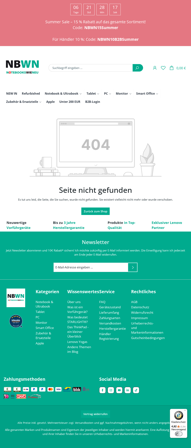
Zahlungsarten (109, 318)
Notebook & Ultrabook (44, 304)
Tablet (40, 312)
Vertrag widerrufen (95, 414)
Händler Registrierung (109, 336)
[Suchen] (138, 68)
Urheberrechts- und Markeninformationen (121, 434)
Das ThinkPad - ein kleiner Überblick (77, 331)
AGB (134, 302)
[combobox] (90, 68)
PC (38, 317)
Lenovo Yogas (77, 342)
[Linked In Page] (127, 390)
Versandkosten (110, 323)
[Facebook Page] (102, 390)
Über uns (74, 302)
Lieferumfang (109, 312)
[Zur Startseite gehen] (22, 67)
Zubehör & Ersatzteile (43, 335)
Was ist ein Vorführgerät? (77, 309)
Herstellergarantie (112, 328)
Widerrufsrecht (142, 312)
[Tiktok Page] (136, 390)
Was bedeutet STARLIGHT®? (77, 319)
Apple (40, 343)
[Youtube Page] (119, 390)
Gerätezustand (110, 307)
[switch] (178, 434)
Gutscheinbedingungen (148, 338)
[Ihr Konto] (155, 68)
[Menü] (185, 411)
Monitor (41, 322)
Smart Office (45, 328)
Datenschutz (140, 307)
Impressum (139, 318)
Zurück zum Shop (95, 211)
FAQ (102, 302)
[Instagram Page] (111, 390)
